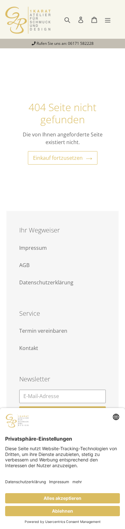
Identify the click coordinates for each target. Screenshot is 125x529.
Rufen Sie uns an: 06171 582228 (65, 43)
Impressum (33, 247)
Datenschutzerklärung (46, 282)
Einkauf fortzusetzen (58, 157)
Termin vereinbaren (43, 330)
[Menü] (107, 19)
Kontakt (28, 348)
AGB (24, 265)
